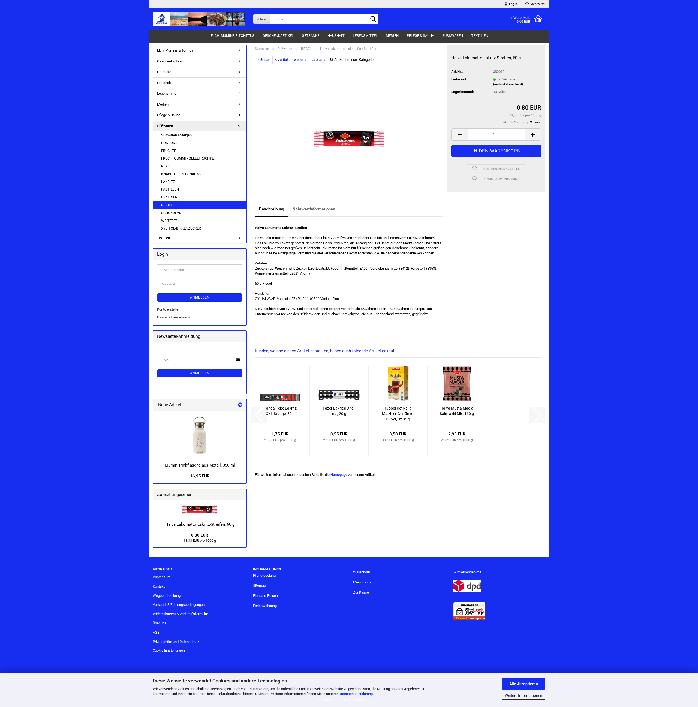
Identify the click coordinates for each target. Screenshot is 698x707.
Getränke (310, 36)
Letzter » (319, 60)
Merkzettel (537, 4)
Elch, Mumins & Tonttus (232, 36)
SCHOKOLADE (172, 213)
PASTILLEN (170, 189)
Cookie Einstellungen (169, 650)
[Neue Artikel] (240, 405)
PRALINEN (169, 197)
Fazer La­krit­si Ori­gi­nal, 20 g (339, 411)
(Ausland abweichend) (508, 84)
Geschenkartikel (278, 36)
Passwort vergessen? (173, 317)
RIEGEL (167, 205)
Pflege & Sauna (420, 36)
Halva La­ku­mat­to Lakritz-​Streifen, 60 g (199, 524)
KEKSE (166, 166)
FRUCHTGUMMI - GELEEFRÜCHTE (187, 158)
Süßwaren (452, 36)
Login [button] (512, 4)
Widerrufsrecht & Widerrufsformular (180, 614)
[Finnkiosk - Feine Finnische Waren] (199, 19)
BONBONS (169, 143)
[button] (459, 134)
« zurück (282, 60)
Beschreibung (271, 209)
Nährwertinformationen (314, 209)
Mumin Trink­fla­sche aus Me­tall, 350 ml (200, 465)
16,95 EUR (200, 476)
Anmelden (200, 297)
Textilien (479, 36)
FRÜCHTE (168, 151)
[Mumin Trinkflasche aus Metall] (199, 435)
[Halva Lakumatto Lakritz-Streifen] (349, 125)
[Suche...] (373, 19)
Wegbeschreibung (167, 596)
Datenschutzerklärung (356, 694)
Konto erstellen (168, 309)
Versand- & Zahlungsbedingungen (179, 605)
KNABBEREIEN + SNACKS (181, 174)
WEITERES (169, 221)
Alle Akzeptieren (523, 684)
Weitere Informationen (523, 695)
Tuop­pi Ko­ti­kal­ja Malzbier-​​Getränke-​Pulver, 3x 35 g (398, 413)
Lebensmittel (365, 36)
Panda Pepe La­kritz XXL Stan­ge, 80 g (280, 411)
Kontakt (159, 586)
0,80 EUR (199, 535)
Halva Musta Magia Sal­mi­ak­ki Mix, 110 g (457, 411)
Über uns (159, 623)
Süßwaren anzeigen (176, 135)
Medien (392, 36)
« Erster (264, 60)
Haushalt (336, 36)
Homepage (338, 475)
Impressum (161, 577)
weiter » (300, 60)
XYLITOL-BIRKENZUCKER (181, 228)
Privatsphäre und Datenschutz (176, 642)
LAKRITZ (168, 182)
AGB (156, 632)
